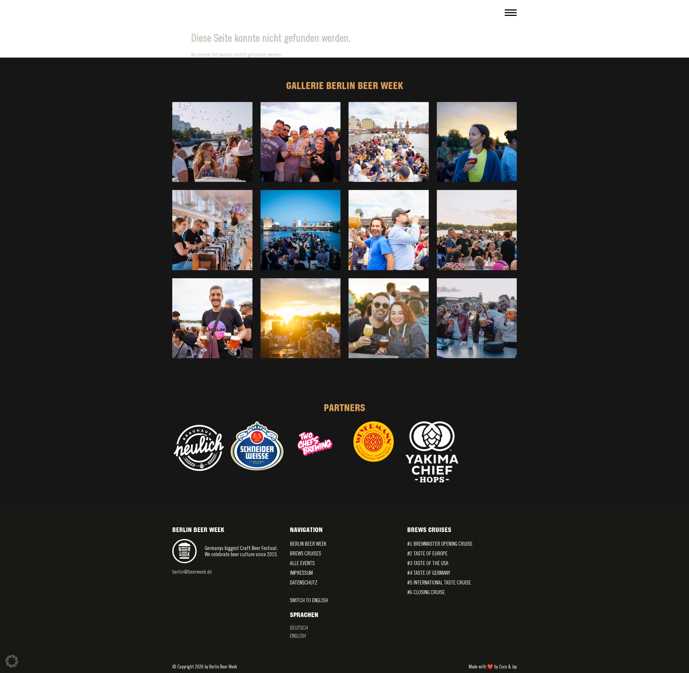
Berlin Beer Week (308, 544)
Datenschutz (303, 582)
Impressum (301, 573)
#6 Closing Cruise (426, 592)
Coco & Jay (508, 667)
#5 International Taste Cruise (439, 582)
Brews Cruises (305, 553)
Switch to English (309, 600)
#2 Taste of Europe (427, 553)
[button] (12, 661)
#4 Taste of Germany (428, 573)
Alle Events (302, 563)
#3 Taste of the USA (427, 563)
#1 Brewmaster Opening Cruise (440, 544)
